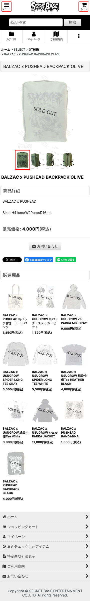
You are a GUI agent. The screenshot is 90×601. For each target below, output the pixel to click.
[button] (6, 6)
